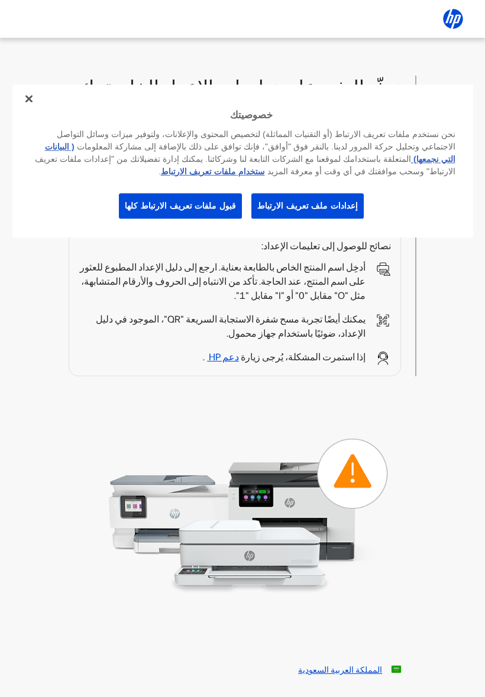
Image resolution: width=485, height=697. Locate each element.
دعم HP (223, 357)
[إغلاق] (29, 99)
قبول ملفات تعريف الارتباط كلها (180, 205)
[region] (242, 160)
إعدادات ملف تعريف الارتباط (307, 205)
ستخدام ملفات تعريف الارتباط (213, 171)
